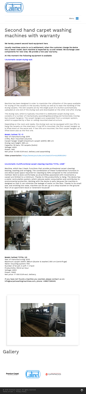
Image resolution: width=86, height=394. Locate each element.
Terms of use (8, 391)
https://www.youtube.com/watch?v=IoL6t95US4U (44, 155)
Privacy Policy (21, 391)
